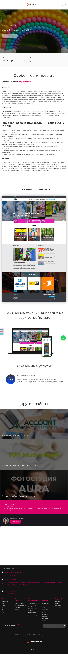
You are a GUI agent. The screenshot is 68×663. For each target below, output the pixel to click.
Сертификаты (6, 612)
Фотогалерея (6, 609)
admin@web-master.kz (12, 572)
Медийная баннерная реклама (45, 614)
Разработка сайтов (26, 376)
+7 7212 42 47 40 (10, 579)
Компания (5, 599)
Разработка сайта (20, 605)
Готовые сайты (19, 603)
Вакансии (5, 601)
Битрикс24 (59, 599)
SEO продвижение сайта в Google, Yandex (33, 605)
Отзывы (4, 603)
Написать (15, 522)
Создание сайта (18, 599)
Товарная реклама (47, 607)
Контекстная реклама (46, 599)
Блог (3, 605)
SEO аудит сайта (33, 616)
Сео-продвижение (33, 599)
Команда (4, 607)
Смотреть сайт (9, 36)
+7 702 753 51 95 (9, 575)
